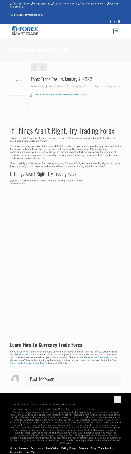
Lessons (23, 448)
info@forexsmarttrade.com (28, 14)
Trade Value (52, 448)
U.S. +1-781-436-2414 (65, 3)
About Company (18, 409)
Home (13, 448)
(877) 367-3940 (21, 3)
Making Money (68, 448)
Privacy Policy (57, 409)
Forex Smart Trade (25, 354)
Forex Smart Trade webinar (97, 357)
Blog (93, 448)
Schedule (83, 448)
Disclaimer (90, 409)
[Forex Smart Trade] (24, 31)
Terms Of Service (74, 409)
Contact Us (16, 452)
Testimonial (37, 448)
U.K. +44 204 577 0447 (93, 3)
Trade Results (105, 448)
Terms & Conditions (39, 409)
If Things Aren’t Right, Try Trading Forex (62, 130)
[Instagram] (119, 21)
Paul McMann (56, 86)
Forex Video (31, 452)
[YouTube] (115, 21)
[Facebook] (110, 21)
